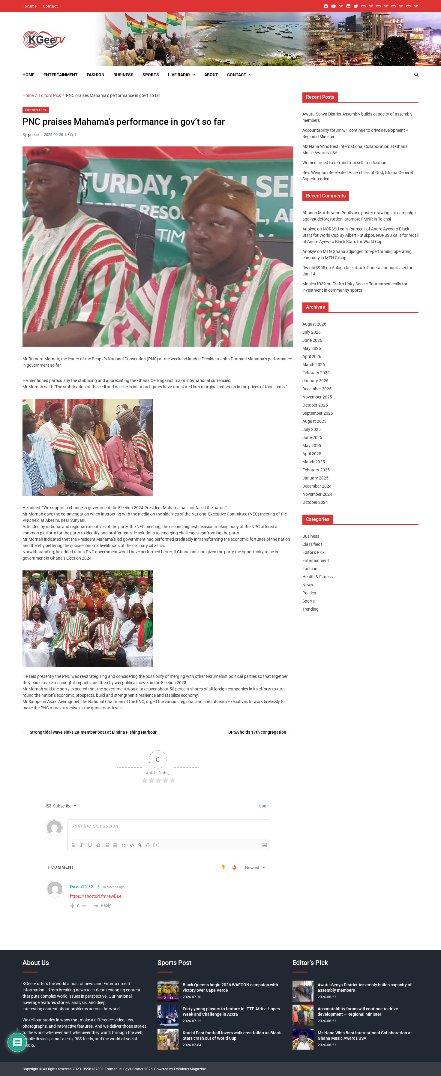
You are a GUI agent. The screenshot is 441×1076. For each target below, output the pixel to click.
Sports (150, 74)
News (307, 584)
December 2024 (317, 486)
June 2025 (312, 437)
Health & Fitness (317, 576)
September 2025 (317, 413)
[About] (415, 6)
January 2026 (315, 380)
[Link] (140, 845)
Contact (50, 6)
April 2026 (311, 356)
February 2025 (316, 469)
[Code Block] (132, 845)
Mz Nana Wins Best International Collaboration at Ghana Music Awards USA (365, 1035)
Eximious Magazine (190, 1069)
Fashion (95, 74)
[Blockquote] (123, 845)
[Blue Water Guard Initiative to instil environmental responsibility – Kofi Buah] (401, 6)
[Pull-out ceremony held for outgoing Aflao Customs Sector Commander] (385, 6)
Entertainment (61, 74)
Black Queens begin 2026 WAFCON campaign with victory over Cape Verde (230, 987)
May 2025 (311, 445)
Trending (310, 609)
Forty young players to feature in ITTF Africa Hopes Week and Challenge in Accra (231, 1011)
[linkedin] (348, 6)
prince (33, 134)
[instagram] (341, 6)
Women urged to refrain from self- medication (344, 162)
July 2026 (311, 332)
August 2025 (314, 421)
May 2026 (311, 348)
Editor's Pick (35, 110)
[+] (156, 845)
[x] (355, 6)
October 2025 (315, 405)
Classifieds (312, 544)
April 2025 (311, 453)
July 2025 (311, 429)
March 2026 (313, 364)
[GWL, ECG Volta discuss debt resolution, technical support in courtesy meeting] (363, 6)
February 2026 (316, 372)
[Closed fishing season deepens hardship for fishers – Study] (371, 6)
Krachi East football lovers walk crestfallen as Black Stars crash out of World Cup (232, 1035)
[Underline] (90, 845)
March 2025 (313, 461)
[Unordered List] (115, 845)
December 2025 (317, 388)
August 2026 (314, 324)
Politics (309, 593)
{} (148, 845)
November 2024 (317, 494)
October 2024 (315, 502)
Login (264, 806)
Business (123, 74)
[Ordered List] (107, 845)
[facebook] (325, 6)
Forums (29, 6)
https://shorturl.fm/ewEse (96, 896)
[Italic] (81, 845)
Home (28, 74)
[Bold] (73, 845)
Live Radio (179, 74)
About (211, 74)
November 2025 (317, 397)
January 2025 (315, 478)
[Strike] (98, 845)
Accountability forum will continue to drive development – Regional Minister (358, 1011)
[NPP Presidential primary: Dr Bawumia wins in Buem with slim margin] (408, 6)
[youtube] (333, 6)
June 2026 (312, 340)
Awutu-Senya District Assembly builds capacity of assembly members (365, 987)
